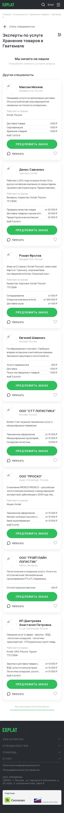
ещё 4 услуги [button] (14, 675)
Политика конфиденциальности (21, 765)
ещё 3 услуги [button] (14, 221)
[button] (32, 739)
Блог (51, 4)
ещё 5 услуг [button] (13, 524)
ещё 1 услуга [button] (13, 135)
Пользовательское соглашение (21, 770)
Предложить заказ (32, 144)
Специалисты (20, 14)
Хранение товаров (39, 14)
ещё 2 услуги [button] (14, 376)
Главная (7, 14)
